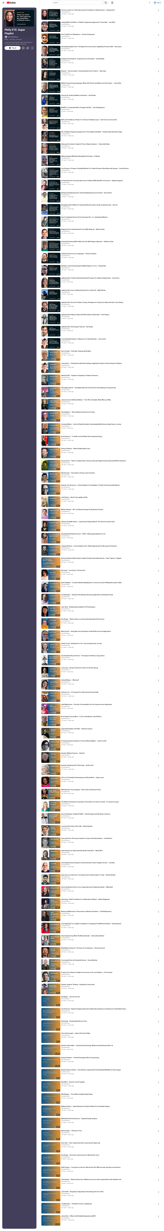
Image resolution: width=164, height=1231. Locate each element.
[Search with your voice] (112, 3)
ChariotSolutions (65, 12)
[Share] (28, 48)
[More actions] (32, 48)
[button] (19, 18)
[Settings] (150, 3)
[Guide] (3, 3)
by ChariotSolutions (13, 37)
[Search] (106, 3)
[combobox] (77, 3)
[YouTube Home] (11, 2)
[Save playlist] (23, 48)
